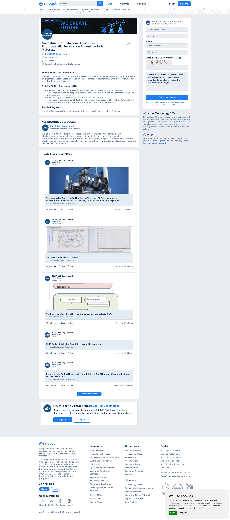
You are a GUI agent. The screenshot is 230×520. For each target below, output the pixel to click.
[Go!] (100, 3)
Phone (149, 41)
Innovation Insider (98, 477)
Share (72, 210)
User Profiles (131, 502)
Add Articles (166, 468)
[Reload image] (159, 62)
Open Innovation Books (100, 484)
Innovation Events (133, 464)
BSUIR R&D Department (56, 54)
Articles (128, 475)
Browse (111, 4)
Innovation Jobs (132, 468)
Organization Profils (134, 499)
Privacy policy (179, 105)
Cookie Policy (96, 502)
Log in (81, 419)
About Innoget (96, 450)
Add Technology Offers (171, 454)
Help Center (95, 464)
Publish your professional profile (175, 472)
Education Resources (134, 471)
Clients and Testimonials (101, 461)
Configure (183, 512)
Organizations (131, 461)
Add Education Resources (172, 464)
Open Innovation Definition (102, 468)
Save (63, 210)
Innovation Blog (97, 481)
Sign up (63, 419)
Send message (167, 97)
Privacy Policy (96, 499)
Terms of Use (96, 495)
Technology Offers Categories (139, 488)
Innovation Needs (133, 450)
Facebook (60, 505)
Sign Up (184, 4)
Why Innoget (125, 4)
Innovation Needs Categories (138, 495)
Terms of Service (163, 105)
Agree (172, 512)
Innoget (69, 505)
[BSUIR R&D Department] (47, 162)
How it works (140, 4)
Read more (51, 210)
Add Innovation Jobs (170, 461)
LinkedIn (43, 505)
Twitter (51, 505)
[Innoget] (48, 3)
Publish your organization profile (175, 476)
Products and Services (100, 454)
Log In (172, 4)
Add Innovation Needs (171, 450)
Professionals (131, 457)
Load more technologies (89, 394)
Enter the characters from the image (163, 58)
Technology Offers (133, 454)
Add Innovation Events (171, 457)
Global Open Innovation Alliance (104, 457)
